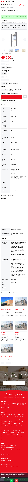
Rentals (8, 1)
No (16, 480)
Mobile (13, 1)
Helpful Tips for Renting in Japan (8, 449)
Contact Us (14, 383)
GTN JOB (9, 469)
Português (8, 407)
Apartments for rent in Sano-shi (7, 12)
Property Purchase (5, 454)
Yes (11, 480)
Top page (3, 10)
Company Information (5, 466)
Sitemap (3, 460)
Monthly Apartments (20, 452)
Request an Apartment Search (7, 447)
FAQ (17, 449)
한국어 (19, 404)
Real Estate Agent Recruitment (7, 452)
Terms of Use (10, 460)
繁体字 (24, 404)
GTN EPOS (3, 469)
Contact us (12, 97)
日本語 (3, 404)
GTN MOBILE (15, 466)
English (8, 404)
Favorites (3, 445)
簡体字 (14, 404)
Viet (2, 407)
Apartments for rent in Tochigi (12, 10)
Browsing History (10, 445)
